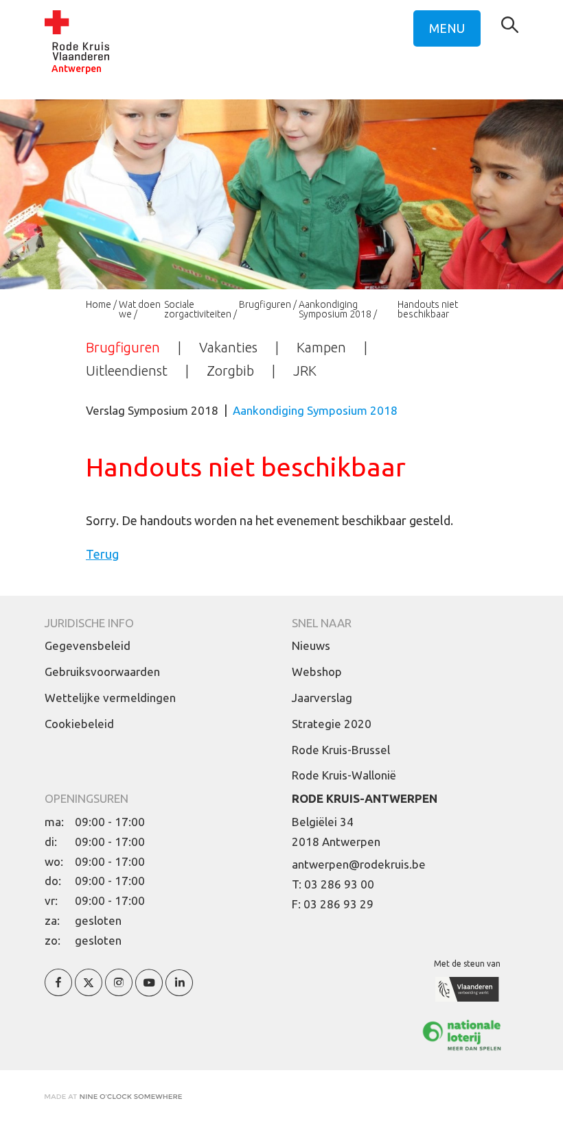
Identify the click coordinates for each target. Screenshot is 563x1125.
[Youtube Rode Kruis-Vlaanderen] (149, 990)
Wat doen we (140, 309)
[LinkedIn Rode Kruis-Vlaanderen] (179, 990)
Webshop (317, 671)
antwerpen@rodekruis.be (359, 864)
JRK (305, 370)
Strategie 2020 (331, 723)
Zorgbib (230, 370)
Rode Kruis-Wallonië (344, 775)
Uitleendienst (127, 370)
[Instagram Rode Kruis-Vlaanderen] (119, 990)
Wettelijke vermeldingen (110, 697)
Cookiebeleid (79, 723)
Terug (102, 554)
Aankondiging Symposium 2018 (335, 309)
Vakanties (228, 347)
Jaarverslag (322, 697)
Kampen (321, 347)
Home (98, 304)
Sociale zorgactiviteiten (197, 309)
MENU (447, 28)
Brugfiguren (265, 304)
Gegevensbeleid (87, 645)
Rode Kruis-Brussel (341, 749)
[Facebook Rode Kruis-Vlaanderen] (58, 990)
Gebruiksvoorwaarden (102, 671)
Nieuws (311, 645)
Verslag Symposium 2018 (152, 410)
